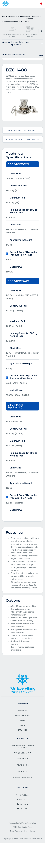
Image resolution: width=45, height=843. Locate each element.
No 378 (39, 838)
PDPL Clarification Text (22, 827)
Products (13, 16)
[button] (42, 43)
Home (4, 16)
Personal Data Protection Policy (22, 823)
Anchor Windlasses (10, 22)
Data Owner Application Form (22, 831)
